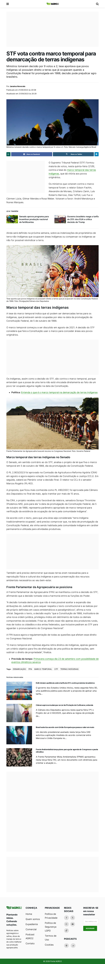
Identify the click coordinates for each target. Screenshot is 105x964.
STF (56, 669)
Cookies (49, 944)
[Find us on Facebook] (66, 917)
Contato (30, 943)
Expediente (32, 924)
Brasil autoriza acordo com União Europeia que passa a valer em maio (65, 727)
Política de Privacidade (51, 916)
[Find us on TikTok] (66, 930)
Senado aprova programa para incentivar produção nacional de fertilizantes (34, 219)
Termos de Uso (50, 937)
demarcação (19, 669)
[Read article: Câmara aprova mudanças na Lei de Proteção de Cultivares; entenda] (19, 713)
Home (29, 914)
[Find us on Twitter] (72, 917)
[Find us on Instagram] (66, 924)
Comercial (31, 929)
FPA (30, 669)
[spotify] (66, 945)
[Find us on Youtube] (72, 924)
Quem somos (33, 919)
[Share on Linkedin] (96, 154)
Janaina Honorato (17, 86)
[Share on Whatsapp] (8, 154)
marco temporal (43, 669)
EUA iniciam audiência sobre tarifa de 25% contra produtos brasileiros (65, 683)
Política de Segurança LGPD (50, 927)
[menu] (7, 4)
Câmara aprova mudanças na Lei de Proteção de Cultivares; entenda (64, 705)
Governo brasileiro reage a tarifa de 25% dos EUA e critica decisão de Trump (83, 219)
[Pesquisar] (97, 4)
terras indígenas (69, 669)
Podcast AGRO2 (30, 936)
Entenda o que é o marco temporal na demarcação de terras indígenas (59, 392)
